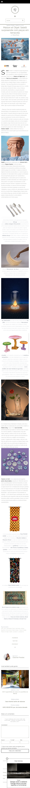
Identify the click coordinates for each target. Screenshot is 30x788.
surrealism (15, 631)
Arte (4, 778)
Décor (13, 628)
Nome (3, 740)
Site (21, 740)
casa (5, 628)
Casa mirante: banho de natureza (15, 700)
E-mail (13, 740)
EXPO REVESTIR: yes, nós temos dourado (15, 706)
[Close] (7, 759)
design (22, 628)
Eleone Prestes (16, 35)
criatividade (9, 628)
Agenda (8, 25)
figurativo (3, 630)
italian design (15, 630)
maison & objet (22, 630)
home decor (9, 630)
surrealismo (21, 631)
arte (2, 628)
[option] (15, 682)
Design (13, 25)
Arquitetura (6, 775)
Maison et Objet (5, 631)
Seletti (10, 631)
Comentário (4, 725)
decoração (18, 628)
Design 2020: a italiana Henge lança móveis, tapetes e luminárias (18, 783)
